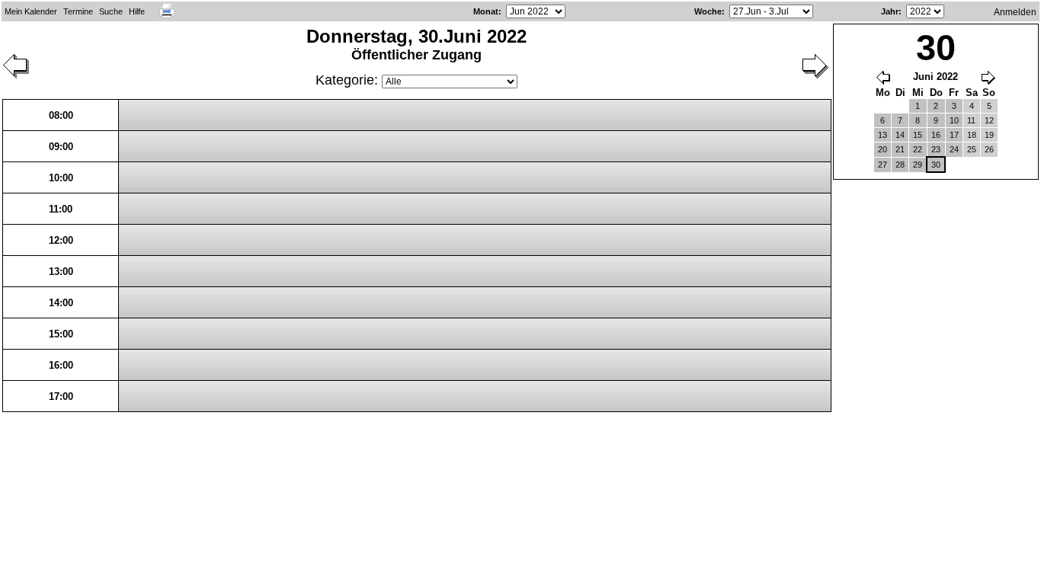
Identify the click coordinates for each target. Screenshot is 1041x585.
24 (954, 149)
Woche (708, 11)
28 (900, 164)
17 (954, 134)
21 (900, 149)
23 (935, 149)
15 (917, 134)
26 (989, 149)
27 (882, 164)
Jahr (889, 11)
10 (954, 120)
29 (917, 164)
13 (882, 134)
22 (917, 149)
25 (971, 149)
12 (989, 120)
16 (935, 134)
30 (935, 164)
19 (989, 134)
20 (882, 149)
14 (900, 134)
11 (971, 120)
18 (971, 134)
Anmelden (1015, 12)
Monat (485, 11)
